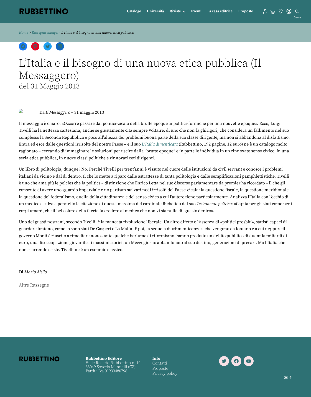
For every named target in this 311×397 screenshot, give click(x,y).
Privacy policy (164, 373)
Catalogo (134, 11)
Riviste (175, 11)
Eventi (196, 11)
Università (155, 11)
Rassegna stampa (45, 32)
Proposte (245, 11)
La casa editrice (219, 11)
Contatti (159, 363)
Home (23, 32)
